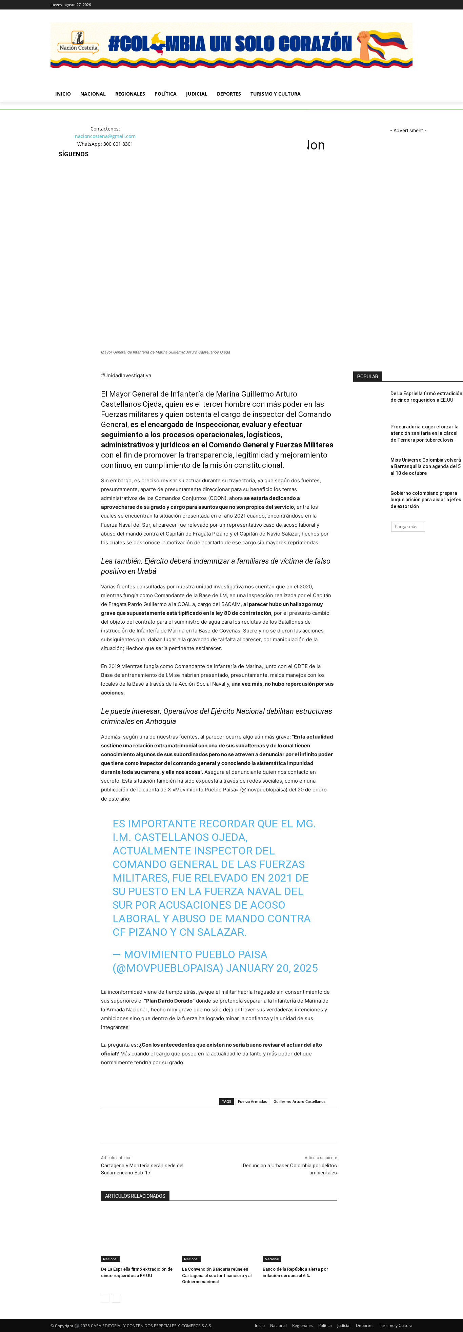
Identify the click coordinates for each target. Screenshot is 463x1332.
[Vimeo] (399, 5)
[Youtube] (408, 5)
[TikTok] (65, 207)
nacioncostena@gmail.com (105, 136)
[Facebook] (371, 5)
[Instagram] (380, 5)
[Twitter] (390, 5)
